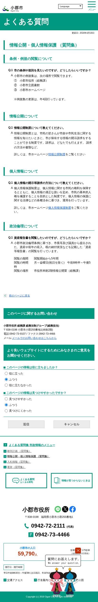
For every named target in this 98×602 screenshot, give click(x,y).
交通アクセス (15, 580)
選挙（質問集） (16, 467)
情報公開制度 (56, 154)
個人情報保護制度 (59, 207)
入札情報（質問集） (19, 461)
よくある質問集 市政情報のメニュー (32, 445)
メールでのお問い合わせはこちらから (34, 338)
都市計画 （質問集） (19, 451)
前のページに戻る (19, 295)
